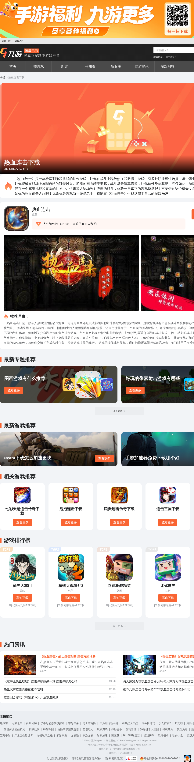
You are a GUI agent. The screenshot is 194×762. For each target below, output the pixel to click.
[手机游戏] (29, 53)
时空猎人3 (171, 57)
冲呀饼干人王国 (149, 729)
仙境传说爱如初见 (14, 729)
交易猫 (75, 735)
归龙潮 (179, 723)
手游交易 (88, 735)
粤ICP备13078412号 (98, 744)
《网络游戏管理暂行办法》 (86, 758)
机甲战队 (34, 729)
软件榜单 (163, 735)
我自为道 (182, 729)
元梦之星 (17, 723)
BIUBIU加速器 (131, 735)
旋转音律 (131, 729)
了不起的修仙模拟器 (52, 723)
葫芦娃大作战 (130, 723)
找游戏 (39, 66)
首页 (12, 66)
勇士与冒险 (89, 723)
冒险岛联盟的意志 (68, 729)
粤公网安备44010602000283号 (162, 758)
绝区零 (4, 723)
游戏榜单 (149, 735)
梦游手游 (61, 735)
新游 (64, 66)
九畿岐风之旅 (45, 735)
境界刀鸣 (102, 729)
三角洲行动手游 (109, 723)
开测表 (90, 66)
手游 (2, 77)
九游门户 (6, 41)
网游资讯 (142, 66)
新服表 (116, 66)
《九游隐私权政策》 (57, 758)
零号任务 (73, 723)
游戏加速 (102, 735)
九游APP (19, 41)
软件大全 (177, 735)
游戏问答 (167, 66)
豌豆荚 (115, 735)
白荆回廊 (31, 723)
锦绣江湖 (168, 729)
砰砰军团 (48, 729)
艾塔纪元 (88, 729)
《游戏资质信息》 (114, 758)
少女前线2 (165, 723)
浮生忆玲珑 (148, 723)
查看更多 (14, 390)
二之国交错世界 (23, 735)
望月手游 (5, 735)
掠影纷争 (116, 729)
